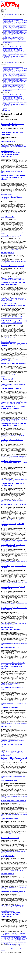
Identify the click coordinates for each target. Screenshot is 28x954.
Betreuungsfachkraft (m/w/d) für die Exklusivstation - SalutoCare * (13, 424)
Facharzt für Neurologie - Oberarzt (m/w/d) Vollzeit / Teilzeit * (13, 545)
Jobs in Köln (24, 938)
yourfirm (22, 945)
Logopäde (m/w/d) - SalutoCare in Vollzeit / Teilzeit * (12, 484)
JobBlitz (13, 944)
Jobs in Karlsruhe (12, 938)
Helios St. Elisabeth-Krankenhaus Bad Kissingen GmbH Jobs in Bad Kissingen (14, 40)
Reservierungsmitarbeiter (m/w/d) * (13, 801)
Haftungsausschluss (15, 948)
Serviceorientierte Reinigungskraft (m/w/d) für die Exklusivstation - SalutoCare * (13, 177)
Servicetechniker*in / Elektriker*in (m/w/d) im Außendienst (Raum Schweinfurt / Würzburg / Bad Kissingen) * (13, 665)
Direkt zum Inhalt (4, 1)
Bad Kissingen (6, 110)
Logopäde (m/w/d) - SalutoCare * (12, 388)
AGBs (21, 948)
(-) (10, 14)
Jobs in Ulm (23, 942)
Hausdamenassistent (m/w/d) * (11, 647)
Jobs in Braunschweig (8, 934)
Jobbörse (5, 108)
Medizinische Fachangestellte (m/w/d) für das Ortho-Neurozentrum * (14, 322)
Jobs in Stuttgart (17, 942)
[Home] (10, 6)
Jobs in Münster (8, 940)
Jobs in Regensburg (9, 942)
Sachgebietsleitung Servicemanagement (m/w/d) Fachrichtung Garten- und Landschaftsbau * (11, 153)
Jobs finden (3, 9)
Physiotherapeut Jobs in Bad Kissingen (13, 50)
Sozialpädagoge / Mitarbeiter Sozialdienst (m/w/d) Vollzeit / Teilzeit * (14, 462)
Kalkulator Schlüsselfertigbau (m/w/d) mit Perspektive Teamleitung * (14, 759)
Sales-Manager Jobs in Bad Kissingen (14, 52)
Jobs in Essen (3, 937)
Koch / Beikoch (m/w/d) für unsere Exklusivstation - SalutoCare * (13, 407)
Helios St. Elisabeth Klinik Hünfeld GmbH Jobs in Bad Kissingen (15, 33)
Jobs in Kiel (18, 938)
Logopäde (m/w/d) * (7, 217)
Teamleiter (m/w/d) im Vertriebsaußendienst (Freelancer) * (13, 304)
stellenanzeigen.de (10, 945)
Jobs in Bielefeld (18, 933)
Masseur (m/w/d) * (7, 253)
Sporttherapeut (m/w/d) (9, 141)
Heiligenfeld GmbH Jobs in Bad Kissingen (14, 37)
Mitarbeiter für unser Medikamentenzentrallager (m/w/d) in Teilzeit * (14, 343)
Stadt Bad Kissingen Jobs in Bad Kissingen (15, 30)
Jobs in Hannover (4, 938)
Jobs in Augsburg (4, 933)
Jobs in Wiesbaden (4, 943)
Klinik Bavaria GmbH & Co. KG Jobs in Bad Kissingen (15, 20)
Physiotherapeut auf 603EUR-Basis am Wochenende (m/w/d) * (13, 283)
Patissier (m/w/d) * (7, 874)
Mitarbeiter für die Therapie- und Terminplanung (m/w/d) (12, 124)
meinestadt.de (19, 944)
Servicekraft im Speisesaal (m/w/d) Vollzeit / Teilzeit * (13, 587)
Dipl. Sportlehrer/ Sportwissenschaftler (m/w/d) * (11, 628)
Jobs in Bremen (16, 934)
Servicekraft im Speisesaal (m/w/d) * (13, 363)
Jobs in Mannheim (17, 939)
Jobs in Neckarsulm (16, 940)
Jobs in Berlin (11, 933)
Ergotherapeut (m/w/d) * (9, 780)
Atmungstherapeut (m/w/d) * (11, 236)
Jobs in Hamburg (22, 937)
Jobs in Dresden (8, 936)
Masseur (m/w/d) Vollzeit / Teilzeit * (13, 505)
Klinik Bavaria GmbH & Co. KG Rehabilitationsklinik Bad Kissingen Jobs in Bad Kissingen (15, 27)
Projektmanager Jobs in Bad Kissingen (13, 47)
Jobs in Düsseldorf (16, 936)
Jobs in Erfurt (23, 936)
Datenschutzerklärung (5, 948)
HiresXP (9, 944)
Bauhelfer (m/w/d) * (8, 379)
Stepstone (17, 945)
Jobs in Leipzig (4, 939)
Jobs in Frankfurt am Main (12, 937)
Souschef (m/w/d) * (7, 726)
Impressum (3, 950)
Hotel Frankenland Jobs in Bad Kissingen (15, 23)
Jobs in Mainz (10, 939)
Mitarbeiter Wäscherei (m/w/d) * (12, 266)
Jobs (4, 109)
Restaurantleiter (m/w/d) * (10, 838)
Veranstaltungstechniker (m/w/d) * (13, 892)
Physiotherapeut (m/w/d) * (10, 707)
